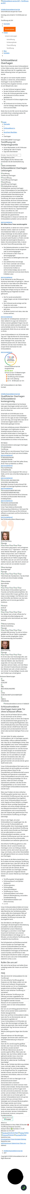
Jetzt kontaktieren (6, 222)
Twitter (26, 1133)
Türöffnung (10, 48)
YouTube (23, 1135)
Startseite (7, 24)
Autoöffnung (11, 39)
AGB (2, 1143)
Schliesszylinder (12, 42)
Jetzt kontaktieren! (7, 455)
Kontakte (6, 53)
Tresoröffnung (11, 45)
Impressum (7, 1143)
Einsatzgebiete (9, 29)
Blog (5, 51)
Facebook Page (13, 1133)
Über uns (23, 1143)
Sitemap (23, 1139)
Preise (6, 33)
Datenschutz (16, 1143)
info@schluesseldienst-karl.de (10, 9)
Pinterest (11, 1135)
